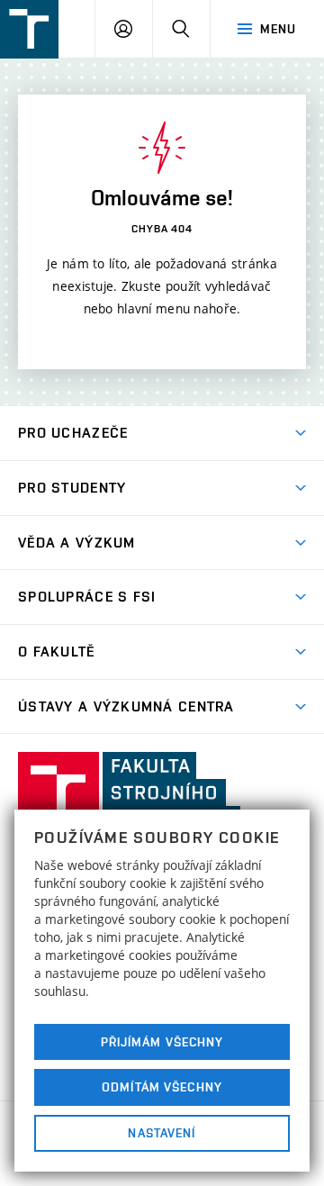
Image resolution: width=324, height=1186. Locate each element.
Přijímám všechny (162, 1042)
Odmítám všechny (162, 1087)
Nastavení (161, 1133)
